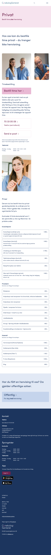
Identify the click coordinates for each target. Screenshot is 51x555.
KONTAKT (4, 512)
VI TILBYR (4, 504)
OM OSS (4, 508)
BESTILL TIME (5, 501)
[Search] (34, 3)
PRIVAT (3, 497)
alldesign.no (10, 534)
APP (3, 510)
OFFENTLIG (5, 495)
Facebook (13, 521)
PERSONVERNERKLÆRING (8, 516)
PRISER (4, 506)
